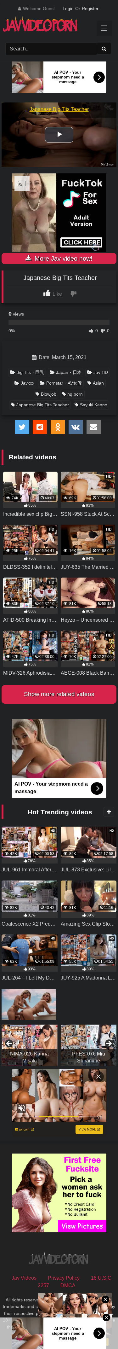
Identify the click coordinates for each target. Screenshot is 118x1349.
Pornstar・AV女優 (64, 383)
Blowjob (48, 394)
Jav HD (100, 372)
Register (90, 8)
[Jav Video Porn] (53, 26)
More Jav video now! (63, 258)
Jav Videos (24, 1278)
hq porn (75, 394)
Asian (98, 383)
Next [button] (108, 1044)
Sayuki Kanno (93, 404)
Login (68, 8)
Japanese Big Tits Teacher (42, 404)
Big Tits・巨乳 (30, 372)
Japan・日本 (68, 372)
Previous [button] (9, 1044)
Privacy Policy (64, 1278)
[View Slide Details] (30, 1045)
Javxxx (27, 383)
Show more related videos (59, 694)
